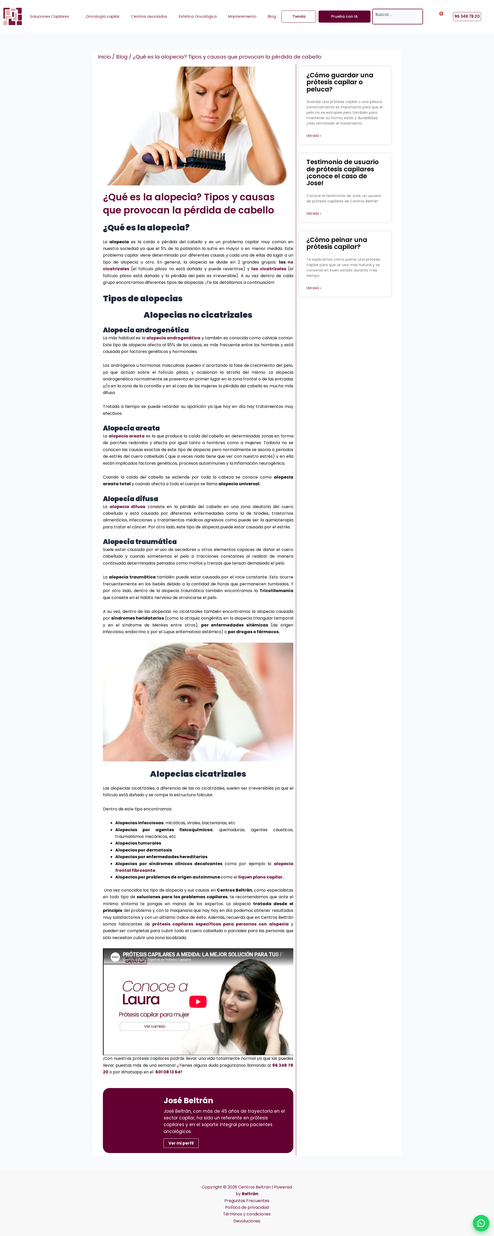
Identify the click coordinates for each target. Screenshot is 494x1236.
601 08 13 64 (167, 1072)
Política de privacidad (247, 1207)
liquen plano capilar (260, 877)
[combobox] (394, 14)
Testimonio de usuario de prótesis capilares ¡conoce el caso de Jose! (342, 172)
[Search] (419, 14)
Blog (122, 56)
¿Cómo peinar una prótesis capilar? (336, 243)
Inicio (104, 56)
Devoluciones (246, 1221)
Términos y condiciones (247, 1214)
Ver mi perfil (181, 1143)
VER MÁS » (313, 136)
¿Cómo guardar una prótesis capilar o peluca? (339, 82)
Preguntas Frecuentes (246, 1201)
